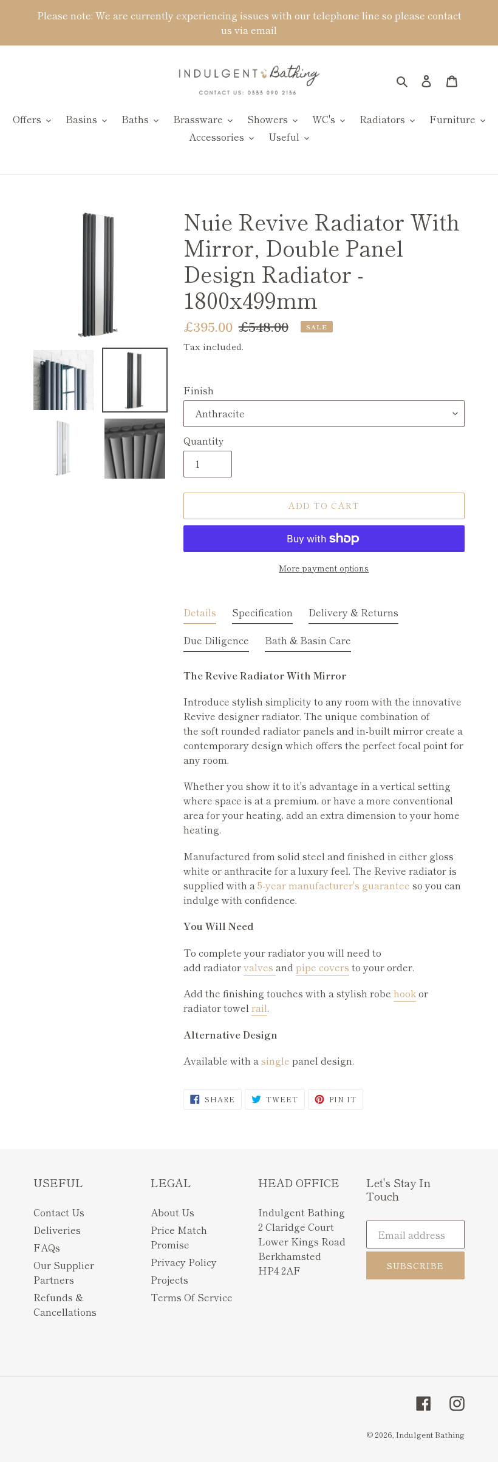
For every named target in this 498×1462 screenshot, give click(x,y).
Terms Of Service (192, 1297)
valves (260, 967)
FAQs (46, 1247)
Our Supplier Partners (63, 1272)
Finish (198, 390)
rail (259, 1007)
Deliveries (57, 1229)
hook (405, 993)
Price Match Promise (179, 1236)
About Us (172, 1212)
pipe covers (322, 967)
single (275, 1060)
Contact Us (58, 1212)
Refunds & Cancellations (65, 1304)
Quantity (203, 440)
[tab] (199, 614)
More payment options (324, 568)
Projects (169, 1279)
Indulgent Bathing (430, 1434)
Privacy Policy (184, 1262)
